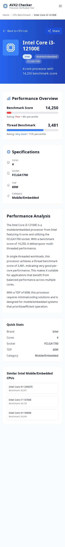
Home (6, 15)
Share (56, 31)
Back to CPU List (17, 31)
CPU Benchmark (21, 15)
